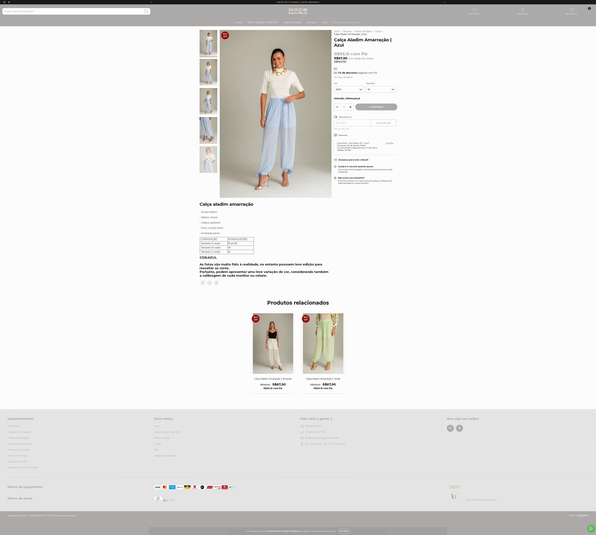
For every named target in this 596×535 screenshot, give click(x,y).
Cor (335, 83)
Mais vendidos (292, 22)
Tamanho (370, 83)
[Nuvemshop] (579, 516)
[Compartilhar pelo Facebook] (203, 284)
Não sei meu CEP (341, 129)
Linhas (311, 22)
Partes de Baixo (363, 31)
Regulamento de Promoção (22, 467)
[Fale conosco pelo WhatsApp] (590, 528)
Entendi (344, 531)
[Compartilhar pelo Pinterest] (216, 284)
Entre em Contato (17, 461)
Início (239, 22)
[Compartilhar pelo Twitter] (209, 284)
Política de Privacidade (19, 443)
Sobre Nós (13, 426)
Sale (324, 22)
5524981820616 (313, 426)
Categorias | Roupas (345, 22)
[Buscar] (146, 11)
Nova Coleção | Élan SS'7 (263, 22)
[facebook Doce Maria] (9, 2)
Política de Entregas (18, 438)
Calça (378, 31)
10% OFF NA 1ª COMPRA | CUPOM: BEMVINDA (298, 2)
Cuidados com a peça (19, 432)
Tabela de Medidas (17, 455)
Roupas (347, 31)
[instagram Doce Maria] (4, 2)
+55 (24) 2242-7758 (315, 432)
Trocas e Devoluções (18, 449)
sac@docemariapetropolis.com (322, 438)
